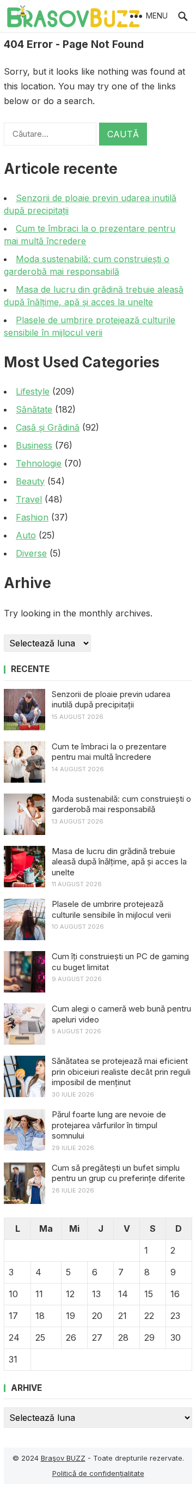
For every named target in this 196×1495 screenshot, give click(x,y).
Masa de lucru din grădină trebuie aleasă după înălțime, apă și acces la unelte (119, 861)
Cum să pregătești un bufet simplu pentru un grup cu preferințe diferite (118, 1173)
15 (148, 1293)
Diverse (31, 553)
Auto (26, 535)
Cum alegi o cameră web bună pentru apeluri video (121, 1014)
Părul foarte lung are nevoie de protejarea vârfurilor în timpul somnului (109, 1125)
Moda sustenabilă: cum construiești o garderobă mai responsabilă (121, 804)
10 (13, 1293)
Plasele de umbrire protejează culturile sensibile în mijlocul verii (111, 909)
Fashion (32, 517)
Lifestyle (33, 391)
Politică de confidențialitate (98, 1473)
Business (34, 445)
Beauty (30, 481)
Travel (29, 499)
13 (96, 1293)
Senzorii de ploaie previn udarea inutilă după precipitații (111, 699)
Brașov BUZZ (63, 1458)
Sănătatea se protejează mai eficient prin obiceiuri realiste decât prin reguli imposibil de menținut (121, 1071)
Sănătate (34, 409)
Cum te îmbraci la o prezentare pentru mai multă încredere (109, 751)
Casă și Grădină (47, 427)
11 (39, 1293)
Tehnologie (39, 463)
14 (123, 1293)
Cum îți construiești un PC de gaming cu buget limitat (120, 961)
